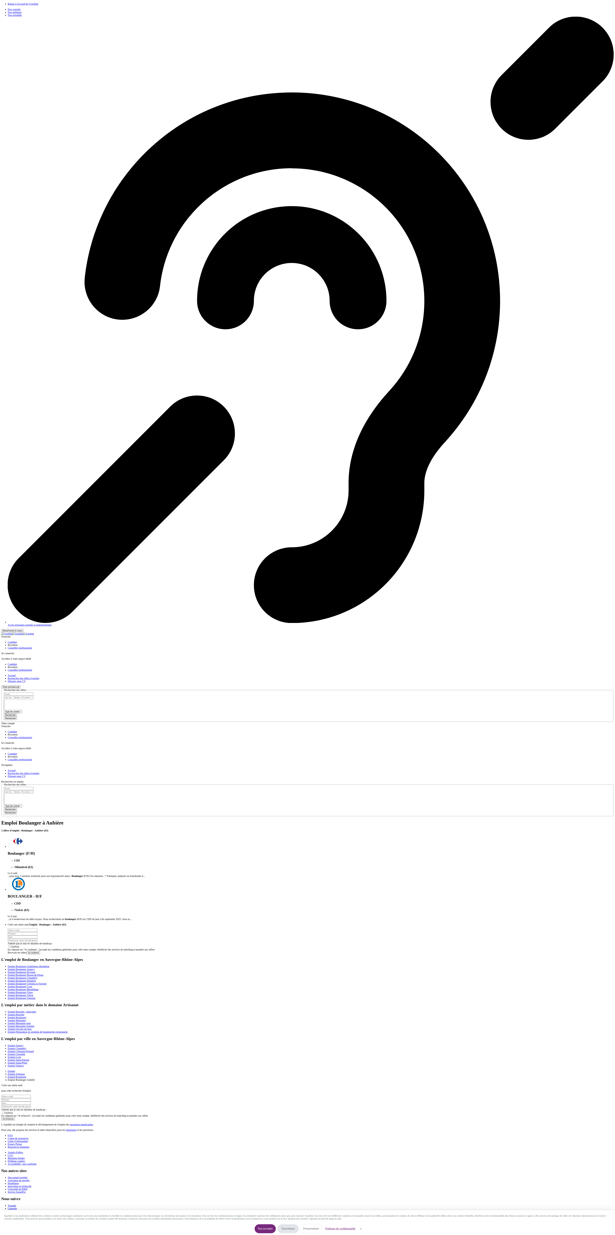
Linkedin (12, 1208)
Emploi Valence (16, 1065)
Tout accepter (265, 1228)
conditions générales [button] (61, 949)
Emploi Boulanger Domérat (22, 980)
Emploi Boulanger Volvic (20, 995)
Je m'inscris (8, 1119)
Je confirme (33, 953)
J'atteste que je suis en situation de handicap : (30, 943)
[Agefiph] (17, 633)
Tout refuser (288, 1228)
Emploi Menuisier (17, 1020)
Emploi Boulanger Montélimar (23, 989)
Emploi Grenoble (16, 1054)
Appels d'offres (15, 1152)
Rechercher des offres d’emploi (23, 678)
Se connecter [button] (7, 653)
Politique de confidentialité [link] (340, 1228)
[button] (12, 642)
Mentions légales (16, 1158)
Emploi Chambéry (17, 1048)
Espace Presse (15, 1144)
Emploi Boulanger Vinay (20, 992)
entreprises (71, 1130)
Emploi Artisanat (16, 1074)
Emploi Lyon (14, 1057)
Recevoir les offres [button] (17, 952)
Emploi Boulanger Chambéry (22, 978)
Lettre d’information (18, 1141)
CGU (10, 1155)
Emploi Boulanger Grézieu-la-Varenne (27, 983)
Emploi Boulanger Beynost (21, 972)
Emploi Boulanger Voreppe (21, 998)
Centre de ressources (18, 1138)
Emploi (11, 1071)
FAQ (10, 1135)
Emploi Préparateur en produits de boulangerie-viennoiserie (38, 1032)
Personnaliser (311, 1228)
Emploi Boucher (16, 1014)
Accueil (12, 675)
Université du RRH (17, 1189)
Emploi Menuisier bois (19, 1023)
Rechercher (10, 718)
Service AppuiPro (17, 1192)
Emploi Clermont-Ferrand (21, 1051)
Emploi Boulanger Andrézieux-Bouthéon (28, 966)
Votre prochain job (11, 687)
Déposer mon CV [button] (17, 681)
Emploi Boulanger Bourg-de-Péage (25, 975)
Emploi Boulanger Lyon (20, 986)
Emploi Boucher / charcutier (22, 1011)
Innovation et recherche (19, 1186)
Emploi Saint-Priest (17, 1062)
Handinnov (13, 1183)
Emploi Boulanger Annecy (21, 969)
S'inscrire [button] (6, 636)
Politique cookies (16, 1161)
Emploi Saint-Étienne (18, 1060)
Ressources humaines (18, 1147)
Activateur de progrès (18, 1180)
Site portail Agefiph (17, 1177)
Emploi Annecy (16, 1045)
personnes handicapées (81, 1124)
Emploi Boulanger (17, 1017)
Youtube (12, 1205)
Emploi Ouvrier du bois (20, 1029)
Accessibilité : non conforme (22, 1164)
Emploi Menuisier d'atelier (21, 1026)
